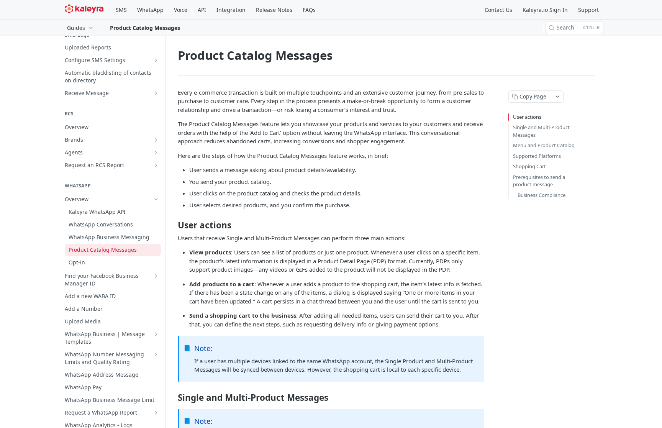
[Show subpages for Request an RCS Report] (156, 165)
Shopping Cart (529, 166)
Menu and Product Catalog (544, 145)
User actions (527, 116)
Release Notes (274, 9)
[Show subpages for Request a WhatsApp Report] (156, 413)
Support (588, 9)
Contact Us (498, 9)
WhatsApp (150, 9)
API (202, 9)
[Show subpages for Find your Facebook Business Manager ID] (156, 276)
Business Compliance (541, 195)
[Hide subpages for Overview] (156, 199)
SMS (121, 9)
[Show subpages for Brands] (156, 140)
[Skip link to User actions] (172, 225)
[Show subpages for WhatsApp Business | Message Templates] (156, 334)
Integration (231, 9)
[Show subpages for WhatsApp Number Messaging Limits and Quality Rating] (156, 354)
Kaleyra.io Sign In (545, 9)
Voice (180, 9)
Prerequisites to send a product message (539, 181)
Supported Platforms (537, 156)
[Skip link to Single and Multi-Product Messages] (172, 397)
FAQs (309, 9)
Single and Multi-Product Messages (541, 131)
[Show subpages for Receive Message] (156, 93)
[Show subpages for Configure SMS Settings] (156, 60)
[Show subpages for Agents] (156, 152)
